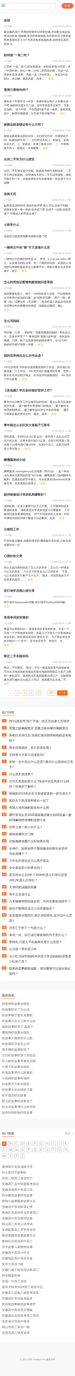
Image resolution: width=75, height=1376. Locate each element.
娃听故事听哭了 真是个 (17, 1026)
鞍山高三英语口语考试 (17, 1224)
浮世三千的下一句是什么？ (27, 927)
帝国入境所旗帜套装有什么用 (29, 807)
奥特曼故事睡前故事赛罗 (19, 1304)
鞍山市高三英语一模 (16, 1327)
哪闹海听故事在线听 (16, 1032)
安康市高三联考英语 (16, 1332)
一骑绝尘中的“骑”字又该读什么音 (27, 247)
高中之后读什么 (20, 894)
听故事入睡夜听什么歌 (17, 1038)
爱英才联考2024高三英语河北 (22, 1287)
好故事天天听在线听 (16, 1084)
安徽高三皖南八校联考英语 (20, 1292)
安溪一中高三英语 (14, 1281)
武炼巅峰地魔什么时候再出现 (29, 841)
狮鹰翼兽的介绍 (14, 459)
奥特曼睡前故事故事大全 (19, 1235)
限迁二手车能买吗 (16, 656)
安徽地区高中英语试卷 (17, 1258)
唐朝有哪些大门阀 (21, 834)
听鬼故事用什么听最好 (17, 1072)
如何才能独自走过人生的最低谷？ (32, 908)
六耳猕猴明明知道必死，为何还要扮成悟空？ (40, 901)
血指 (7, 20)
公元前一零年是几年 (23, 949)
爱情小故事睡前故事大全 (19, 1201)
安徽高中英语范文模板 (17, 1310)
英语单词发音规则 (16, 617)
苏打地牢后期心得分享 (19, 590)
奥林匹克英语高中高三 (17, 1241)
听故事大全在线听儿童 (17, 1089)
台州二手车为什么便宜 (19, 159)
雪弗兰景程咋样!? (16, 89)
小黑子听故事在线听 (16, 1066)
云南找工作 (11, 529)
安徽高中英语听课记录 (17, 1206)
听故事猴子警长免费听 (17, 1015)
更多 (67, 1133)
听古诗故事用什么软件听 (19, 1106)
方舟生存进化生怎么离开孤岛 (29, 860)
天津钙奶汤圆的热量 (23, 887)
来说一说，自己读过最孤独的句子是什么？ (38, 935)
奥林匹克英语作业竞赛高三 (20, 1212)
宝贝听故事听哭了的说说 (19, 1055)
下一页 (62, 693)
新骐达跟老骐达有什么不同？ (24, 124)
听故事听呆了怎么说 (16, 1009)
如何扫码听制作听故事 (17, 1112)
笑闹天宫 (10, 194)
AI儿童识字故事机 (14, 1172)
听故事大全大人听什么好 (19, 1021)
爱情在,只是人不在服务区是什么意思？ (35, 942)
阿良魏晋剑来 (11, 1275)
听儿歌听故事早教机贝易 (19, 1061)
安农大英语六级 (12, 1264)
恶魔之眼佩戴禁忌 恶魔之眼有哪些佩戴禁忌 (38, 728)
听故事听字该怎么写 (16, 1044)
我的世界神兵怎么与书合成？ (24, 355)
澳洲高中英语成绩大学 (17, 1166)
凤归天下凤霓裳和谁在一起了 (29, 800)
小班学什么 (11, 224)
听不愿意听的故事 (14, 1095)
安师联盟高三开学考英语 (19, 1229)
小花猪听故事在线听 (16, 1078)
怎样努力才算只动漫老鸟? (27, 754)
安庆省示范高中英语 (16, 1321)
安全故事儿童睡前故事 (17, 1247)
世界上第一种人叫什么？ (26, 827)
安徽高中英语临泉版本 (17, 1298)
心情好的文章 (13, 556)
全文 (51, 78)
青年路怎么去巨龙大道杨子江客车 (27, 425)
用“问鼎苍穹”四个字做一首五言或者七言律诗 (39, 721)
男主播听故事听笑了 (16, 1049)
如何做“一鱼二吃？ (17, 55)
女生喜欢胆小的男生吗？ (26, 867)
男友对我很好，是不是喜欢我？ (30, 747)
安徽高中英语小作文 (16, 1252)
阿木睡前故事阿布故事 (17, 1195)
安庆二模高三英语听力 (17, 1178)
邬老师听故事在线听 (16, 1003)
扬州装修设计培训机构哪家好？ (25, 494)
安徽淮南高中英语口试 (17, 1189)
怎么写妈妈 (11, 320)
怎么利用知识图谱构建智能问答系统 (28, 282)
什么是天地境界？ (21, 774)
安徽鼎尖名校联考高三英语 (20, 1315)
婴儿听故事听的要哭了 (17, 1101)
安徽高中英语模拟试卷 (17, 1218)
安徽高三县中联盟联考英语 (20, 1184)
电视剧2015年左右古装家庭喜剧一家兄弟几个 (40, 793)
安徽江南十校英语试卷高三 (20, 1269)
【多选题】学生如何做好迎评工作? (28, 390)
